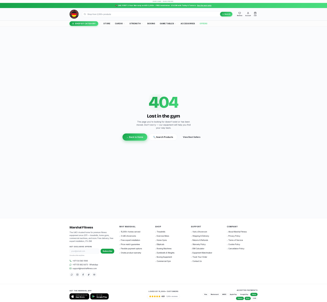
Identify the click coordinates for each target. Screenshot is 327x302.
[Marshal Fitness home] (74, 14)
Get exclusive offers (80, 247)
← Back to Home (135, 137)
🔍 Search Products (163, 137)
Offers (203, 23)
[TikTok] (88, 274)
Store (106, 23)
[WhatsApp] (71, 274)
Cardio (119, 23)
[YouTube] (94, 274)
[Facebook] (83, 274)
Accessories (188, 23)
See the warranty (204, 5)
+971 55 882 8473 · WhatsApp (85, 265)
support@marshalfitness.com (85, 268)
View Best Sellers (191, 137)
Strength (135, 23)
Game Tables (167, 23)
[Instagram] (77, 274)
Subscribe (107, 251)
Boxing (151, 23)
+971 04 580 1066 (80, 261)
